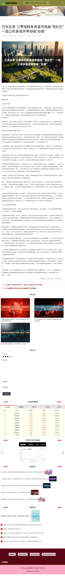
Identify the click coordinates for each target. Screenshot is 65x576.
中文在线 (16, 420)
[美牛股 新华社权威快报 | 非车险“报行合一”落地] (15, 332)
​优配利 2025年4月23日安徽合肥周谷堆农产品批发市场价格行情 (22, 525)
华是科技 (16, 425)
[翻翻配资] (9, 3)
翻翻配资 (12, 554)
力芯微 (17, 435)
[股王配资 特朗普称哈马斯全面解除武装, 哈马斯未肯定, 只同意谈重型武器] (48, 472)
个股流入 (34, 407)
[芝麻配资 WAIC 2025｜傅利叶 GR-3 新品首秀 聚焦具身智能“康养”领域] (47, 485)
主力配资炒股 (35, 554)
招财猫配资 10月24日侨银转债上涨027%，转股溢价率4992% (19, 499)
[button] (2, 453)
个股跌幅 (20, 407)
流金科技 (16, 413)
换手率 (59, 407)
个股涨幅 (7, 407)
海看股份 (16, 430)
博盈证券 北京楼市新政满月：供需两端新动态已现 (16, 492)
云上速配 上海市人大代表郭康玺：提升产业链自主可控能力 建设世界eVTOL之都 (25, 479)
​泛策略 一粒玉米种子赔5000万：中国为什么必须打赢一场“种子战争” (23, 533)
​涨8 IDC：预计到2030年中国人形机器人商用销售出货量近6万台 (22, 541)
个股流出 (47, 407)
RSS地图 (35, 568)
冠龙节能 (16, 418)
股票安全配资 (23, 554)
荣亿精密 (16, 415)
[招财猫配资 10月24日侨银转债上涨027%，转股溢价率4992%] (41, 499)
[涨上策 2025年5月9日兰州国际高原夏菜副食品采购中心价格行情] (48, 308)
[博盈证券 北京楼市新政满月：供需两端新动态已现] (35, 492)
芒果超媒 (16, 427)
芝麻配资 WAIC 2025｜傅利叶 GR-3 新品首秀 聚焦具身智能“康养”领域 (22, 486)
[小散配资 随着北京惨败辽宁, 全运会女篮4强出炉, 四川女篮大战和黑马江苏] (15, 308)
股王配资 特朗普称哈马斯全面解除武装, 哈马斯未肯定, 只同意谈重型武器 (23, 472)
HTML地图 (41, 568)
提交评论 (6, 394)
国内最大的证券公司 (49, 554)
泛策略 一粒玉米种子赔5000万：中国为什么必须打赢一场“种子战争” (24, 285)
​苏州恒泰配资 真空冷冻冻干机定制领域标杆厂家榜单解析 (20, 537)
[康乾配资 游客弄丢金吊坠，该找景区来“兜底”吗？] (35, 516)
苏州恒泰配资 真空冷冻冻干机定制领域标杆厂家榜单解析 (21, 288)
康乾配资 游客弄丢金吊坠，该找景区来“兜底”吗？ (15, 516)
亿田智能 (16, 423)
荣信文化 (16, 432)
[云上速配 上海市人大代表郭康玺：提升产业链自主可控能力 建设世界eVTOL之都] (53, 478)
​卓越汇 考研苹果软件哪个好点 (12, 529)
